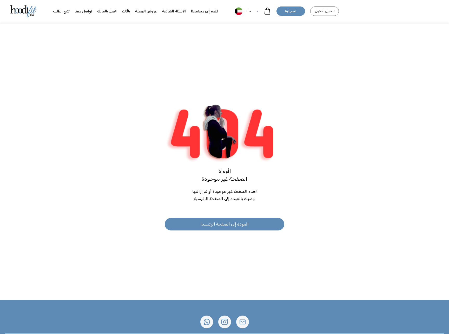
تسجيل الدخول (324, 11)
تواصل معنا (83, 11)
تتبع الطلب (61, 11)
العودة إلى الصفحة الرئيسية (225, 224)
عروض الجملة (146, 11)
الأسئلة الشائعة (174, 11)
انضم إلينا (290, 11)
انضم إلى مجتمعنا (204, 11)
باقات (126, 11)
